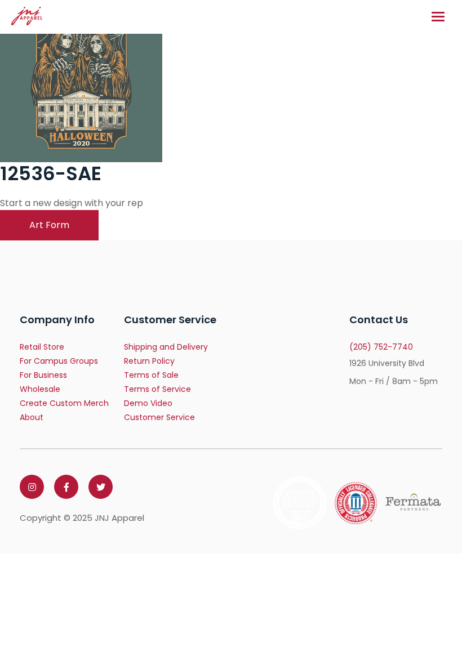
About (31, 417)
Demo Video (148, 403)
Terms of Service (157, 389)
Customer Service (159, 417)
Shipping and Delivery (166, 346)
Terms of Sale (151, 375)
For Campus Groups (59, 361)
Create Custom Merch (64, 403)
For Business (43, 375)
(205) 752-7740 (381, 346)
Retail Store (42, 346)
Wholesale (40, 389)
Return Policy (149, 361)
